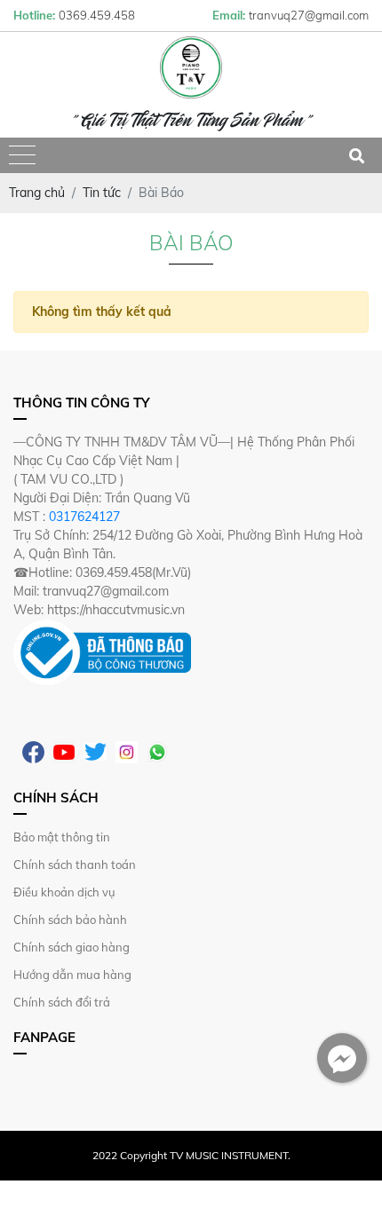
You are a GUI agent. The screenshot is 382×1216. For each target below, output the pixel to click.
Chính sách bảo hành (70, 919)
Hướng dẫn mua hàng (72, 974)
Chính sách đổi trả (61, 1002)
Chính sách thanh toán (74, 864)
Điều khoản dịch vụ (64, 892)
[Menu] (22, 156)
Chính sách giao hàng (71, 947)
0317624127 (84, 517)
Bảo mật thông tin (61, 837)
